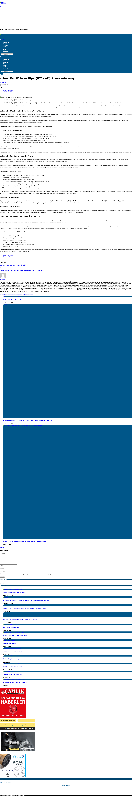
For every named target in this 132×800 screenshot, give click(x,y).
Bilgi (4, 16)
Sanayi (5, 10)
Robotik (5, 12)
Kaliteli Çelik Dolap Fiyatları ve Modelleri (15, 635)
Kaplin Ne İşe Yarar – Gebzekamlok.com (15, 682)
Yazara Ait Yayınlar (13, 294)
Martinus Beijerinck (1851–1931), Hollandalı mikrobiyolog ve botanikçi (21, 270)
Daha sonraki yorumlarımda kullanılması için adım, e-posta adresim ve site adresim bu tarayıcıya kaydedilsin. (30, 574)
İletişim (5, 18)
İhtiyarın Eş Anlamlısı (9, 643)
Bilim (4, 13)
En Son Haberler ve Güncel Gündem (14, 299)
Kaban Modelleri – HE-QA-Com (12, 651)
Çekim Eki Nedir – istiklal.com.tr (12, 674)
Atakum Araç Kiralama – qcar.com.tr (14, 659)
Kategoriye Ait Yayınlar (26, 294)
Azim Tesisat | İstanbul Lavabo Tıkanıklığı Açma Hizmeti (20, 619)
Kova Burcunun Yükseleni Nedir (12, 666)
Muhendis (3, 82)
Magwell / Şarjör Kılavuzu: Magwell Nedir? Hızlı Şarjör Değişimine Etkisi (24, 541)
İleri (4, 547)
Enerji (4, 15)
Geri (1, 547)
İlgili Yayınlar (3, 294)
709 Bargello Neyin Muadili (11, 627)
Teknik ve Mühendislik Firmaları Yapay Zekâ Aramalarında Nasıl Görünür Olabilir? (27, 420)
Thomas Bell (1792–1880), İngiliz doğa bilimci (14, 265)
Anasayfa (5, 8)
